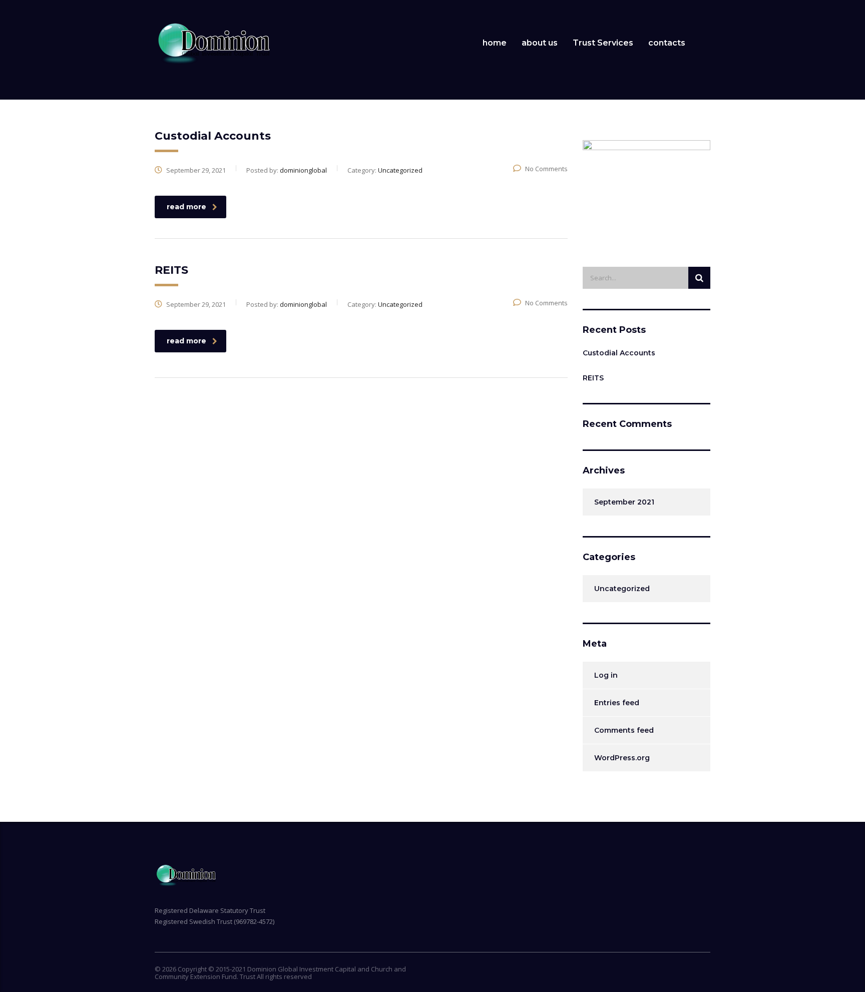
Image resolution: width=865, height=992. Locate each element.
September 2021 (624, 502)
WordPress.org (622, 757)
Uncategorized (622, 588)
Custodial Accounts (619, 352)
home (495, 43)
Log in (606, 675)
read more (186, 206)
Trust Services (603, 43)
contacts (666, 43)
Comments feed (624, 730)
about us (540, 43)
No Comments (546, 168)
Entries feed (616, 702)
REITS (593, 377)
